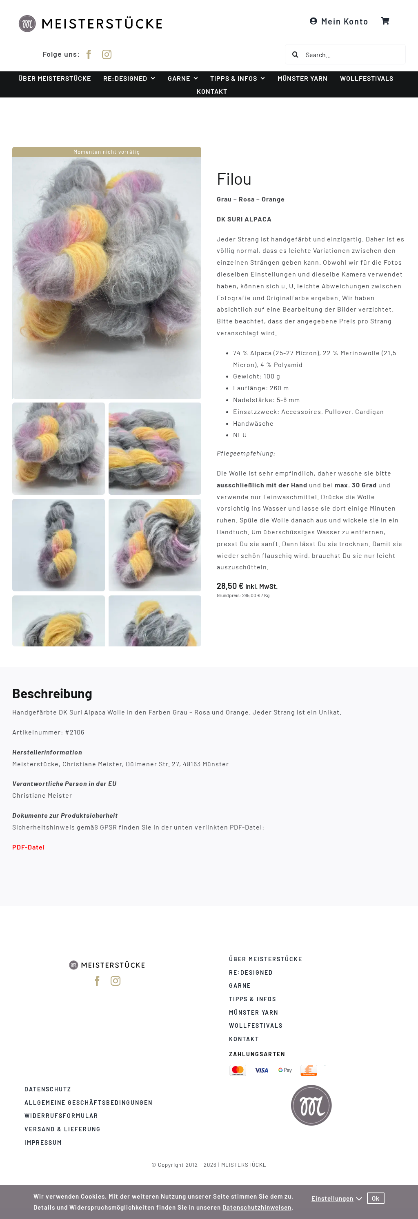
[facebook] (89, 54)
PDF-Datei (28, 846)
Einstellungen (332, 1198)
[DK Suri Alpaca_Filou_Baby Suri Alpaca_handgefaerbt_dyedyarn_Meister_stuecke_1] (107, 272)
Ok (376, 1198)
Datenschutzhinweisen (256, 1207)
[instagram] (107, 54)
